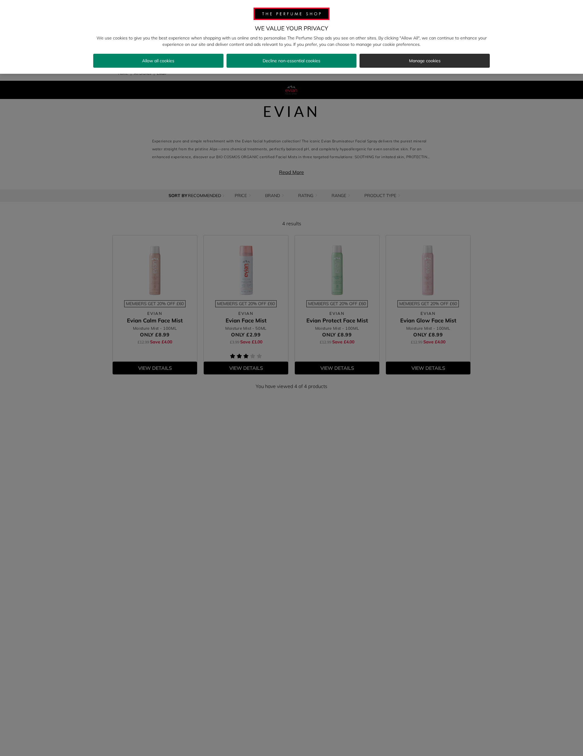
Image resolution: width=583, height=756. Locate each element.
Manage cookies (425, 60)
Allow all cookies (158, 60)
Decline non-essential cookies (291, 60)
